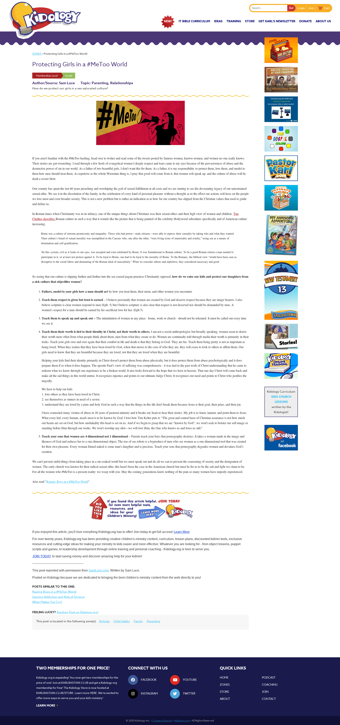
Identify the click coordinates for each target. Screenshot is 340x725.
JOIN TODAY (41, 556)
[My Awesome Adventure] (281, 236)
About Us (323, 21)
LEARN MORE (47, 705)
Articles (104, 621)
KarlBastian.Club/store (54, 693)
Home (224, 677)
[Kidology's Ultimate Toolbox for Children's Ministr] (281, 198)
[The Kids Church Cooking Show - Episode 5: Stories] (281, 336)
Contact (269, 699)
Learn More (182, 532)
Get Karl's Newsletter (277, 21)
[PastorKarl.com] (281, 168)
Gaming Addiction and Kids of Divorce (58, 597)
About (225, 699)
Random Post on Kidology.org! (78, 612)
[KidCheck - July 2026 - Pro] (281, 109)
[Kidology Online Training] (281, 366)
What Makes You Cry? (47, 602)
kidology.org (182, 720)
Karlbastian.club (74, 682)
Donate (305, 21)
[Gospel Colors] (281, 139)
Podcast (268, 677)
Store (250, 21)
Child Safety (122, 621)
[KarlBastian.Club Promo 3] (281, 50)
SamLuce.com (99, 570)
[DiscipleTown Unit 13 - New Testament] (281, 290)
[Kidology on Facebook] (281, 437)
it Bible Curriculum (194, 21)
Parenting (153, 621)
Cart (326, 8)
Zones (37, 53)
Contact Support (162, 720)
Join (311, 8)
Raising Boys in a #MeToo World (67, 481)
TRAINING (233, 21)
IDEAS (218, 21)
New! (168, 21)
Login (301, 8)
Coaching (270, 684)
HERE (93, 693)
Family (138, 621)
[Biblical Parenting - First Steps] (281, 79)
